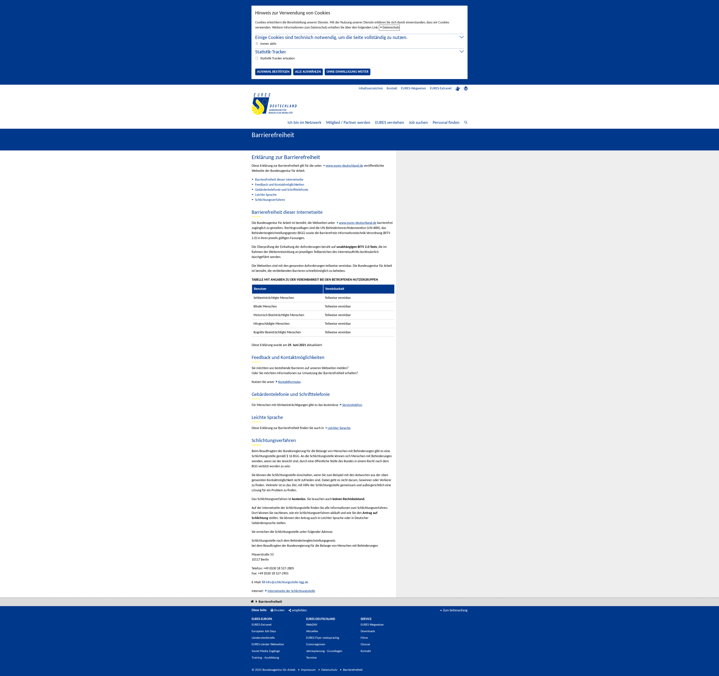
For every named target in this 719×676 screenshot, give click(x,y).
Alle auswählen (308, 72)
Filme (364, 637)
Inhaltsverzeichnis (371, 88)
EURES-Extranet (441, 88)
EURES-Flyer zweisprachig (322, 637)
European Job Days (264, 631)
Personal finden (446, 123)
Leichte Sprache (266, 195)
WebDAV (311, 624)
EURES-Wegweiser (413, 88)
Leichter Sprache (339, 428)
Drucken (279, 610)
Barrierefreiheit (270, 602)
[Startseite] (252, 601)
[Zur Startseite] (274, 104)
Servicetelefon (352, 405)
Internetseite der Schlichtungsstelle (291, 591)
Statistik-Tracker (270, 52)
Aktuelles (312, 631)
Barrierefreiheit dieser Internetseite (279, 180)
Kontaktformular (289, 382)
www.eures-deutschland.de (344, 166)
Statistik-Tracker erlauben (277, 58)
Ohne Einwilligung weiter (347, 72)
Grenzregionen (315, 644)
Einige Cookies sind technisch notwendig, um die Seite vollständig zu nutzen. (331, 37)
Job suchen (418, 123)
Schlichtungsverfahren (270, 200)
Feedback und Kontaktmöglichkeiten (279, 185)
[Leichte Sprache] (466, 88)
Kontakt (392, 88)
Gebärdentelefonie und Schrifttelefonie (281, 190)
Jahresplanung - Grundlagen (324, 651)
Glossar (365, 644)
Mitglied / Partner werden (348, 123)
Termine (311, 657)
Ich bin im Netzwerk (304, 123)
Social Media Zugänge (266, 651)
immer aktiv (268, 44)
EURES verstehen (389, 123)
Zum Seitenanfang (455, 610)
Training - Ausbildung (265, 657)
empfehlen (299, 610)
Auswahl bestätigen (273, 72)
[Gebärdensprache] (457, 88)
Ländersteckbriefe (263, 637)
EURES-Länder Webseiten (268, 644)
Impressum (308, 670)
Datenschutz (391, 27)
